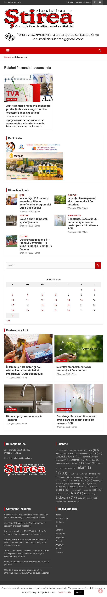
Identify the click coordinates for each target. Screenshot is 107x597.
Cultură (23, 237)
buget (68, 453)
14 (68, 300)
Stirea (28, 116)
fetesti (90, 463)
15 (81, 300)
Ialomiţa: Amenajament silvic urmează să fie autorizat (82, 201)
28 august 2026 (74, 208)
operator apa (77, 484)
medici (97, 481)
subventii (92, 498)
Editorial (70, 2)
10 (13, 300)
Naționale (60, 537)
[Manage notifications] (100, 591)
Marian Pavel (83, 480)
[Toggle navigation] (8, 50)
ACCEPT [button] (79, 592)
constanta (77, 460)
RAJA (76, 493)
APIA (59, 453)
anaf (82, 450)
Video (58, 548)
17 (13, 305)
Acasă (58, 515)
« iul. (8, 320)
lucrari (67, 480)
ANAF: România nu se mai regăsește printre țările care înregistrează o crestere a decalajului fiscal (28, 109)
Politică (59, 541)
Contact (59, 552)
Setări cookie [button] (64, 592)
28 (68, 310)
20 (55, 305)
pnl (88, 483)
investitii (95, 474)
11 (27, 300)
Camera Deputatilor (83, 454)
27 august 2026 (26, 226)
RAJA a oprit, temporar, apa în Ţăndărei (34, 220)
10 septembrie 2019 (15, 116)
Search (98, 265)
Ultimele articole (18, 190)
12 (42, 300)
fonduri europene (67, 468)
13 (55, 300)
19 (42, 305)
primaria (82, 487)
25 (27, 310)
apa (93, 450)
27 (55, 310)
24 (13, 310)
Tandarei (61, 501)
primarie (76, 490)
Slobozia (66, 497)
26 (42, 310)
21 (68, 305)
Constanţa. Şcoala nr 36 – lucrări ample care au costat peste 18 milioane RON (83, 223)
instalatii (83, 474)
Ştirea (37, 211)
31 (13, 315)
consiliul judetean (69, 456)
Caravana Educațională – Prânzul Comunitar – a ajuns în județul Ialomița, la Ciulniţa (36, 244)
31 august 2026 (26, 211)
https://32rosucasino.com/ (16, 561)
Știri (22, 195)
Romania (89, 493)
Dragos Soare (62, 463)
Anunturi (72, 195)
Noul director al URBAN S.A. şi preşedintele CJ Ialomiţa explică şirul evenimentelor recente (26, 553)
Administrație (74, 216)
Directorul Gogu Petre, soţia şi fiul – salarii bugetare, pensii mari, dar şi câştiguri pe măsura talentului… (26, 542)
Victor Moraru (73, 501)
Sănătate (60, 522)
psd (97, 490)
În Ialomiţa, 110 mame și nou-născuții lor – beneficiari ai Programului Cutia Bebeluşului (35, 203)
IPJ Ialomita (63, 477)
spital (81, 498)
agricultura (61, 451)
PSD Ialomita (62, 493)
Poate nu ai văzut (17, 330)
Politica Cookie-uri (83, 2)
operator (62, 483)
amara (72, 451)
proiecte (87, 490)
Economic (11, 99)
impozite (73, 474)
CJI (97, 453)
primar (71, 487)
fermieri (77, 463)
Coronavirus (92, 460)
